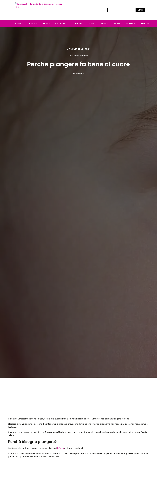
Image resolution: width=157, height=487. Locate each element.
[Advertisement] (78, 398)
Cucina (103, 23)
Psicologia (60, 23)
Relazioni (77, 23)
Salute (45, 23)
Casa (90, 23)
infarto (60, 448)
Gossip (18, 23)
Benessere (78, 73)
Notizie (32, 23)
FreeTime (144, 23)
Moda (116, 23)
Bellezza (129, 23)
